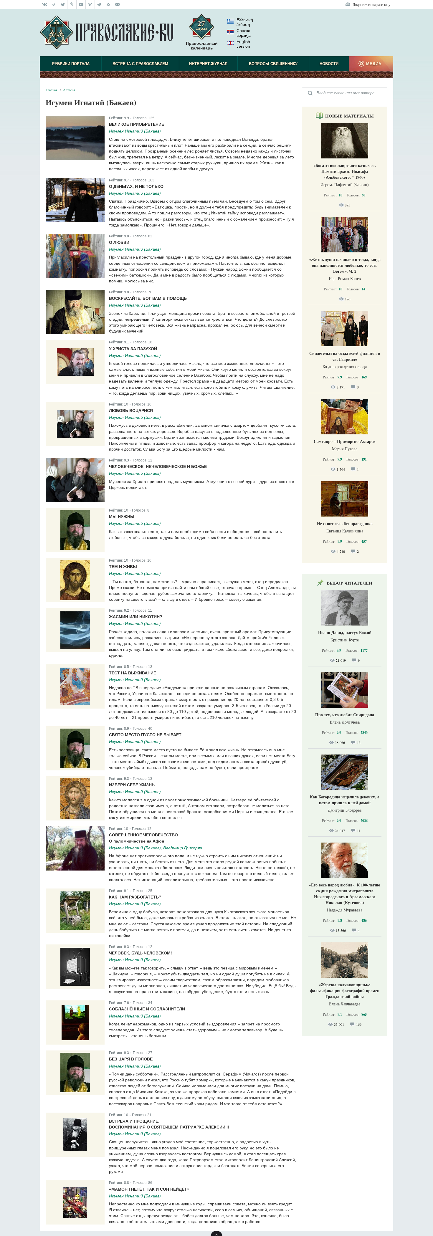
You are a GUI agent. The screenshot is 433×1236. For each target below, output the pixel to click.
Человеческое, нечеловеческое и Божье (158, 466)
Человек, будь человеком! (140, 953)
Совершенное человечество (143, 835)
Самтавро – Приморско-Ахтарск (345, 441)
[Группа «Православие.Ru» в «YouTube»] (81, 4)
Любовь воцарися (131, 410)
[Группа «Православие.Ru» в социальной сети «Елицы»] (90, 4)
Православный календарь (202, 45)
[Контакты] (117, 4)
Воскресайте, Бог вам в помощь (148, 298)
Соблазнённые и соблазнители (147, 1009)
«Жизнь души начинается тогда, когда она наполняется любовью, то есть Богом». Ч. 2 (345, 265)
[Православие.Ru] (106, 33)
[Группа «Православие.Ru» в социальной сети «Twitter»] (62, 4)
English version (243, 44)
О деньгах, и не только (136, 186)
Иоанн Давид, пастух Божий (344, 632)
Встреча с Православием (140, 64)
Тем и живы (123, 566)
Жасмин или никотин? (135, 616)
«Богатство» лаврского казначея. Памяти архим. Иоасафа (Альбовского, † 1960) (344, 171)
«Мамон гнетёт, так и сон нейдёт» (149, 1189)
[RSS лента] (108, 4)
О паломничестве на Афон (136, 841)
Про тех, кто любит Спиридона (344, 715)
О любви (119, 242)
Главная (51, 89)
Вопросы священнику (273, 64)
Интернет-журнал (208, 64)
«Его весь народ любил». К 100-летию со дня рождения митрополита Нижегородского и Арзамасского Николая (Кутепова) (344, 894)
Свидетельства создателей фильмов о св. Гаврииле (344, 356)
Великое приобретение (136, 124)
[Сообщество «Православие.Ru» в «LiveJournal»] (72, 4)
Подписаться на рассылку (371, 4)
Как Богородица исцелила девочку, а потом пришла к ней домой (344, 800)
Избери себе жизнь (132, 784)
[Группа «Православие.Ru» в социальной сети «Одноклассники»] (53, 4)
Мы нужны (121, 516)
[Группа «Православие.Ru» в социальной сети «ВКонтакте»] (44, 4)
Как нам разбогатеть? (135, 897)
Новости (329, 64)
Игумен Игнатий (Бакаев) (135, 131)
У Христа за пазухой (133, 348)
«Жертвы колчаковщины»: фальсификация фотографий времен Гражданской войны (344, 991)
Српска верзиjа (244, 33)
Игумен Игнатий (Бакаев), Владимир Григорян (155, 847)
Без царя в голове (131, 1059)
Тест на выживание (132, 673)
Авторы (69, 89)
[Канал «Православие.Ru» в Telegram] (99, 4)
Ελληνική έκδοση (245, 22)
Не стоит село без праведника (345, 523)
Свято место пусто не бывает (145, 734)
